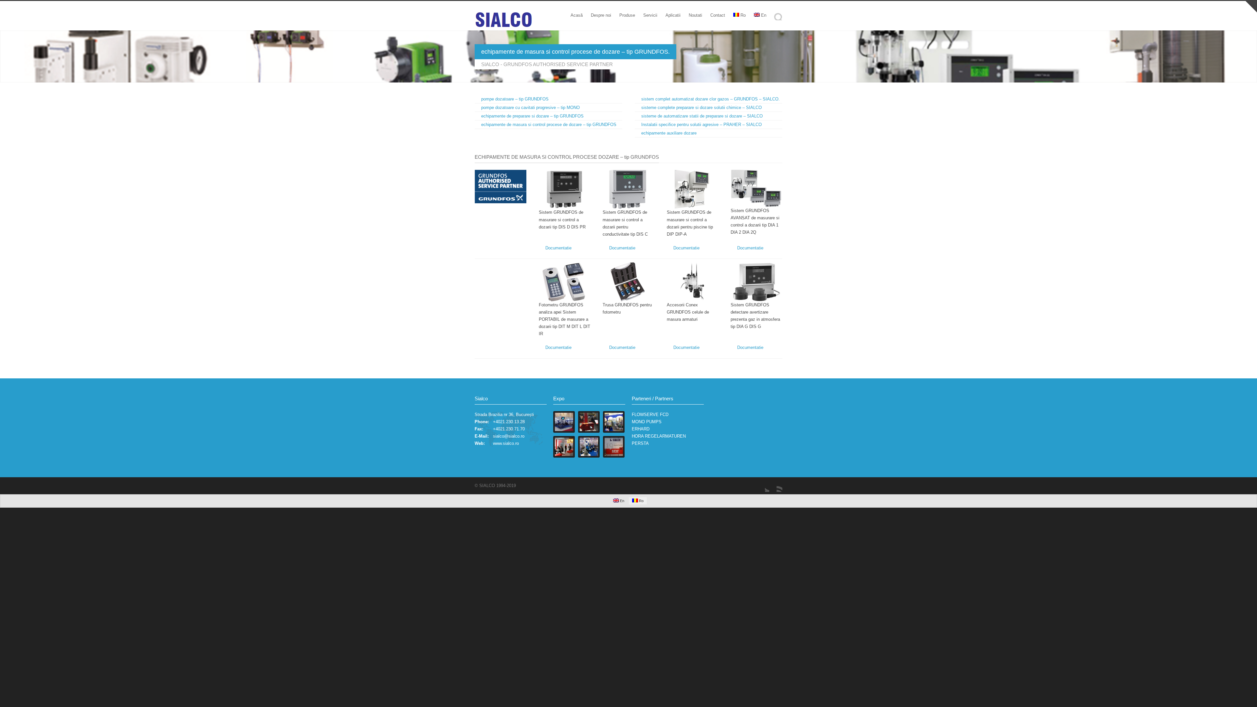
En (763, 15)
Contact (717, 15)
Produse (627, 15)
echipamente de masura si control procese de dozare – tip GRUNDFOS (548, 124)
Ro (743, 15)
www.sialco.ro (506, 443)
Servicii (650, 15)
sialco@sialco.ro (508, 436)
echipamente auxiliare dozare (669, 133)
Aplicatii (673, 15)
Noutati (695, 15)
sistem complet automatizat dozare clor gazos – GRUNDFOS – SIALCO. (710, 99)
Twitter (762, 485)
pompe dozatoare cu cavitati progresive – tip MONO (530, 107)
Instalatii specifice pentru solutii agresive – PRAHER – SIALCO (701, 124)
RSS (775, 485)
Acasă (577, 15)
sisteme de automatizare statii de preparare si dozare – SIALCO (702, 116)
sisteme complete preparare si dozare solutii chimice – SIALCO (701, 107)
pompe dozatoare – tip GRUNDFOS (515, 99)
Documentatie (558, 247)
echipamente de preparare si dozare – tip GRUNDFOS (532, 116)
